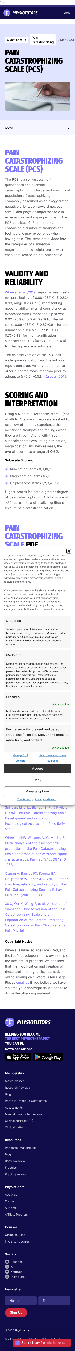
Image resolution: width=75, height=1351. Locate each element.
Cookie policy (25, 799)
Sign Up (16, 1312)
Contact (10, 1201)
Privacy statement (45, 799)
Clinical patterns (16, 1127)
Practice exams (15, 1174)
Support (10, 1208)
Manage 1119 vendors (20, 758)
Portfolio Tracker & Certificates (26, 1101)
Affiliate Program (16, 1214)
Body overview (15, 1161)
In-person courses (17, 1241)
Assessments (14, 1107)
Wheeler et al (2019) (21, 292)
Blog (8, 1094)
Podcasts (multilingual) (20, 1147)
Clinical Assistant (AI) (19, 1120)
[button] (69, 551)
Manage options (37, 791)
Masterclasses (14, 1081)
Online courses (15, 1235)
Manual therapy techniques (23, 1114)
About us (11, 1194)
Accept (37, 768)
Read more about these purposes (52, 758)
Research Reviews (17, 1087)
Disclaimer (11, 1339)
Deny (37, 780)
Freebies (11, 1167)
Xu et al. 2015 (55, 376)
